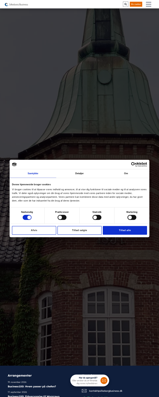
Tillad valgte (79, 230)
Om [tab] (126, 173)
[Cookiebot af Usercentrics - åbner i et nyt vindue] (133, 164)
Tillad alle (125, 230)
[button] (125, 4)
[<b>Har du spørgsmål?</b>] (103, 380)
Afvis (34, 230)
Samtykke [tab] (33, 173)
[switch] (62, 217)
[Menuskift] (148, 4)
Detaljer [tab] (79, 173)
